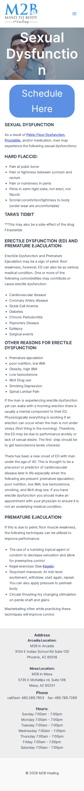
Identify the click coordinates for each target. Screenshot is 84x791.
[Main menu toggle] (74, 14)
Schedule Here (42, 101)
